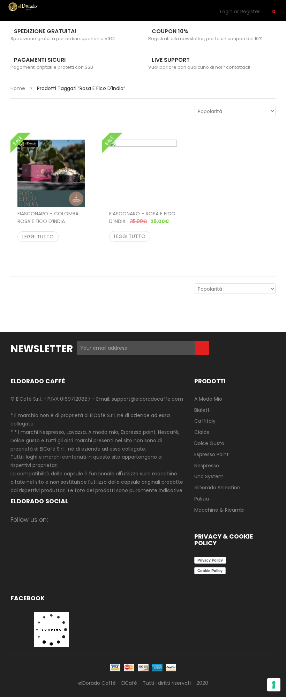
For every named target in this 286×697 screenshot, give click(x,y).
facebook (57, 519)
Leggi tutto (38, 236)
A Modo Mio (208, 398)
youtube (125, 519)
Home (17, 88)
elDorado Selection (217, 487)
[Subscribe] (202, 348)
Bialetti (202, 410)
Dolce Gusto (209, 443)
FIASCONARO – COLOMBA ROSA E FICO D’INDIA (47, 221)
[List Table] (43, 110)
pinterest (111, 519)
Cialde (202, 432)
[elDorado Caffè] (30, 7)
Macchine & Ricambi (219, 509)
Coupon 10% (170, 31)
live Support (171, 60)
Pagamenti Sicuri (40, 60)
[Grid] (14, 110)
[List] (28, 110)
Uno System (209, 476)
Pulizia (201, 498)
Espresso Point (211, 454)
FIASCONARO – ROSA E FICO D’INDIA (142, 217)
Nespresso (206, 465)
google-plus (98, 519)
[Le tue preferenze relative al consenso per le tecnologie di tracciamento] (273, 684)
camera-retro (71, 519)
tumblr (139, 519)
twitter (84, 519)
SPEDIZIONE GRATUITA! (45, 31)
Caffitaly (205, 420)
